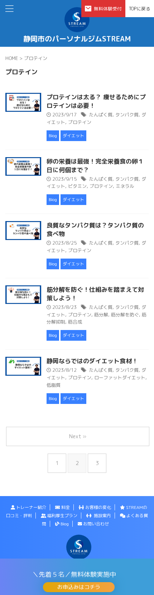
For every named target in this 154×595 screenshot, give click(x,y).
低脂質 (54, 385)
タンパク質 (127, 114)
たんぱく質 (100, 114)
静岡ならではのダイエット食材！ (92, 361)
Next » (77, 436)
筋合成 (75, 322)
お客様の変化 (97, 507)
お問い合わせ (95, 524)
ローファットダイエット (119, 377)
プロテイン (79, 122)
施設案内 (101, 515)
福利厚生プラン (61, 515)
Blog (64, 524)
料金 (65, 507)
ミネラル (125, 186)
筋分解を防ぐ (125, 314)
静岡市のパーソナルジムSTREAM (77, 39)
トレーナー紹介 (30, 507)
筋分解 (101, 314)
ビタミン (77, 186)
